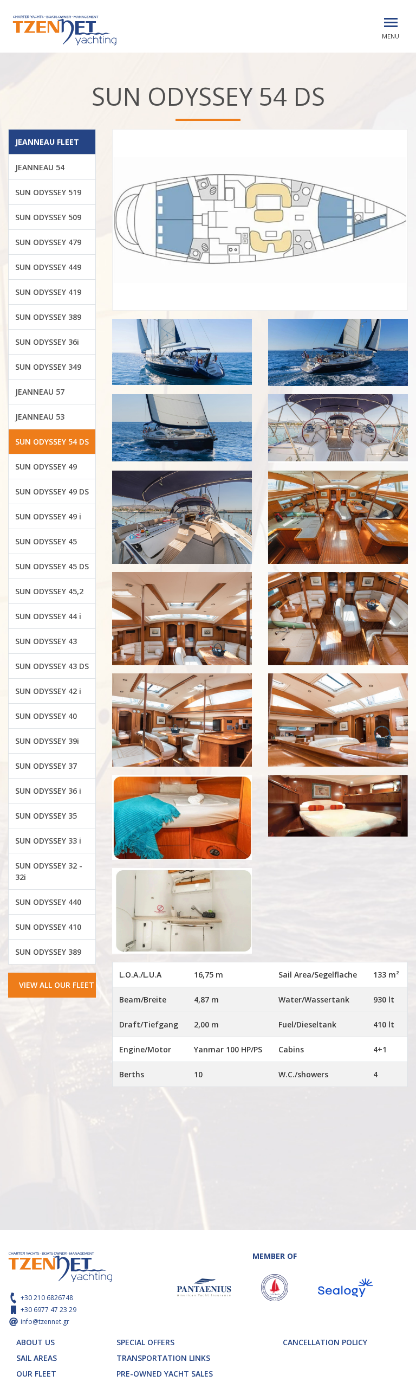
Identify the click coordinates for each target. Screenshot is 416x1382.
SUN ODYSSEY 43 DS (52, 666)
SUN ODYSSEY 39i (47, 741)
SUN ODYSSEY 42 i (48, 691)
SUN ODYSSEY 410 (48, 927)
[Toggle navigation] (391, 22)
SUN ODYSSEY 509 (48, 217)
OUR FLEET (36, 1373)
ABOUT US (35, 1342)
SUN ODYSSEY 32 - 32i (48, 871)
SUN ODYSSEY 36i (47, 342)
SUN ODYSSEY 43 (46, 641)
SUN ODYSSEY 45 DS (52, 566)
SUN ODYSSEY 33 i (48, 840)
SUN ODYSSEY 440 (48, 902)
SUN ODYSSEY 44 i (48, 616)
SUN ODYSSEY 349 (48, 367)
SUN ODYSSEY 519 (48, 192)
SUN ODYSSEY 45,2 (49, 591)
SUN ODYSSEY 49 (46, 466)
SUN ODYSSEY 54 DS (52, 441)
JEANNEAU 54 (39, 167)
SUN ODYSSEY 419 (48, 292)
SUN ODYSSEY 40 (46, 716)
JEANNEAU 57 (39, 392)
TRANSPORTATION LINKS (163, 1358)
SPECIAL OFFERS (145, 1342)
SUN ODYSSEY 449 (48, 267)
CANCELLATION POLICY (325, 1342)
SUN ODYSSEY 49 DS (52, 491)
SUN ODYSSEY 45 (46, 541)
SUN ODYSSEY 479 (48, 242)
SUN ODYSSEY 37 (46, 766)
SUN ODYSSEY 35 (46, 816)
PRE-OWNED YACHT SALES (164, 1373)
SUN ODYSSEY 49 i (48, 516)
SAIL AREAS (36, 1358)
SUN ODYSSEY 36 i (48, 791)
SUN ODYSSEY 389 (48, 317)
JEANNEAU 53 (39, 417)
